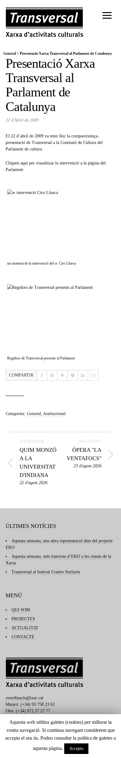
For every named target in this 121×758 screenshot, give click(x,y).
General (9, 53)
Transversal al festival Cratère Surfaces (45, 572)
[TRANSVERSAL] (44, 22)
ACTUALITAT (24, 628)
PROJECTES (23, 619)
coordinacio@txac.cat (24, 698)
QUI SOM (20, 610)
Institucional (54, 413)
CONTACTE (22, 637)
